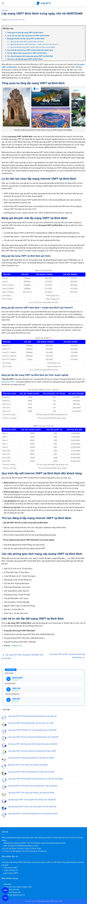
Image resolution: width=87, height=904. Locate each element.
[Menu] (3, 3)
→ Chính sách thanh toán (11, 892)
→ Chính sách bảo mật (10, 889)
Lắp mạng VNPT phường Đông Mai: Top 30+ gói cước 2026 (30, 723)
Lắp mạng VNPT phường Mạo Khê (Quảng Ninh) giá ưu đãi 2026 (32, 744)
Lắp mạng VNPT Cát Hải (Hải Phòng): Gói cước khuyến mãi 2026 (33, 813)
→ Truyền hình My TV (10, 870)
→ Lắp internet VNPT (10, 868)
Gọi (5, 897)
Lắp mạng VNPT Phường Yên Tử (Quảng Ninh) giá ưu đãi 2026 (32, 730)
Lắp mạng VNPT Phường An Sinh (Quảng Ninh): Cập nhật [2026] (32, 786)
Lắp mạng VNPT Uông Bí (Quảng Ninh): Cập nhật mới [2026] (31, 758)
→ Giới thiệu (6, 884)
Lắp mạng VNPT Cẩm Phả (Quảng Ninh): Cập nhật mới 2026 (31, 772)
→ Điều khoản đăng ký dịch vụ (13, 895)
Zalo (5, 890)
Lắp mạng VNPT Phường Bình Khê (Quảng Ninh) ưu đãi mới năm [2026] (35, 779)
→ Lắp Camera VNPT (10, 873)
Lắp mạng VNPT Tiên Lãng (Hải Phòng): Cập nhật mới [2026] (31, 793)
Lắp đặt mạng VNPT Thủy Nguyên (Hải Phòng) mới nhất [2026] (32, 800)
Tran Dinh (21, 19)
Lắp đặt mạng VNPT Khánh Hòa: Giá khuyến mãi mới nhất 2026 (32, 807)
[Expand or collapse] (82, 28)
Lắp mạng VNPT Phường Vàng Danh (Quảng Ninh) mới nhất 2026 (33, 737)
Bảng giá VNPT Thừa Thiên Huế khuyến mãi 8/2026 (28, 765)
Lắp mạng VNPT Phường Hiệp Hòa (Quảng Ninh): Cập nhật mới (32, 716)
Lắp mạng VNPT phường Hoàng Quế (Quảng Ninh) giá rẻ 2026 (32, 751)
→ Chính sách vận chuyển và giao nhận (17, 887)
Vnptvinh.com (16, 646)
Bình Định (5, 10)
